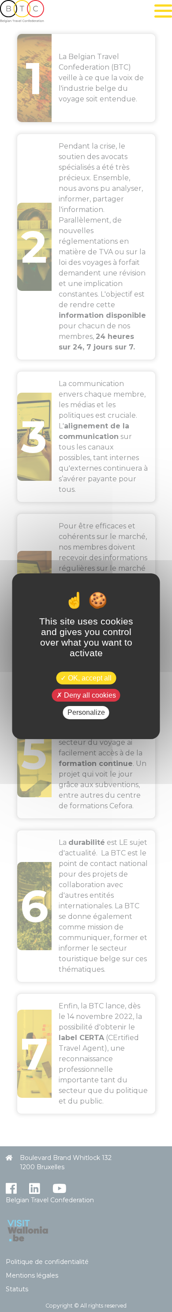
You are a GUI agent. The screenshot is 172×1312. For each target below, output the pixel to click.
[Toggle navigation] (163, 11)
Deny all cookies (89, 695)
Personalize (86, 712)
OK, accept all (89, 678)
